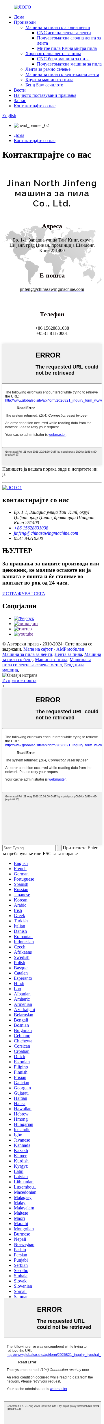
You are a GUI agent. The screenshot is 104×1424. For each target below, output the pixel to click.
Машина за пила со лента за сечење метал (46, 662)
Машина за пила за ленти (27, 654)
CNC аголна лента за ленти (64, 32)
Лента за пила (68, 654)
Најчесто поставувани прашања (45, 95)
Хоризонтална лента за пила (53, 53)
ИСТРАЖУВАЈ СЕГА (23, 593)
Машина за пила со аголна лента (57, 27)
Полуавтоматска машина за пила (69, 63)
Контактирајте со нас (34, 105)
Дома (19, 16)
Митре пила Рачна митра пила (67, 48)
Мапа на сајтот (38, 649)
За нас (20, 100)
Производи (25, 22)
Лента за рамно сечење (47, 69)
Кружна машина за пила (49, 79)
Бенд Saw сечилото (44, 84)
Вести (20, 90)
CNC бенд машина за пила (63, 58)
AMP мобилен (70, 649)
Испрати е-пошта (19, 680)
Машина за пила (51, 659)
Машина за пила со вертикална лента (62, 74)
